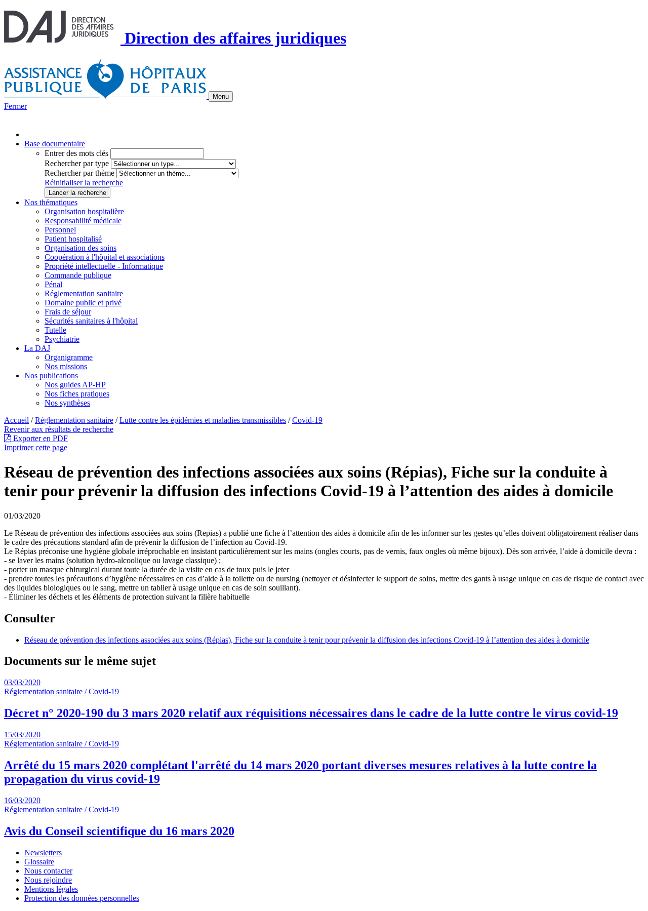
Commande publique (78, 275)
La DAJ (37, 348)
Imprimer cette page (35, 447)
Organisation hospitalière (84, 211)
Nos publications (51, 375)
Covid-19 (307, 420)
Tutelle (55, 330)
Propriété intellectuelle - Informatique (104, 266)
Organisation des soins (80, 248)
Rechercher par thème (79, 173)
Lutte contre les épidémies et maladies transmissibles (202, 420)
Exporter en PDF (39, 438)
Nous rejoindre (48, 880)
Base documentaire (54, 143)
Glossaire (39, 861)
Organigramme (69, 357)
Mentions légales (51, 889)
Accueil (16, 420)
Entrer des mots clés (76, 153)
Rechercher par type (77, 163)
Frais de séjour (68, 311)
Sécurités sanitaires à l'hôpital (91, 320)
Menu (221, 96)
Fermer (15, 106)
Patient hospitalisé (73, 238)
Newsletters (43, 852)
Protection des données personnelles (81, 898)
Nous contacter (48, 870)
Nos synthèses (67, 403)
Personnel (60, 229)
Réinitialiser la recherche (84, 182)
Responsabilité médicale (83, 220)
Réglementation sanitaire (84, 293)
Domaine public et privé (83, 302)
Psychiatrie (62, 339)
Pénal (53, 284)
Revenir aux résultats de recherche (58, 429)
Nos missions (66, 366)
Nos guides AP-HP (75, 384)
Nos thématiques (50, 202)
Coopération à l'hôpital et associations (105, 257)
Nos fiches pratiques (77, 393)
